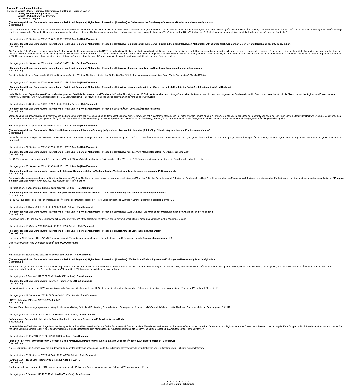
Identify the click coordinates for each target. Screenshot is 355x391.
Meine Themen (35, 11)
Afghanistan (94, 22)
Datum (177, 384)
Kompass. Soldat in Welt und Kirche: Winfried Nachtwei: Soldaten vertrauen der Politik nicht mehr (125, 171)
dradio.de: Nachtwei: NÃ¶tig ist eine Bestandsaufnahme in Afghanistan (164, 68)
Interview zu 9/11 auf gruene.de (76, 281)
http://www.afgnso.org (66, 243)
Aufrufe (190, 384)
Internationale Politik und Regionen (63, 11)
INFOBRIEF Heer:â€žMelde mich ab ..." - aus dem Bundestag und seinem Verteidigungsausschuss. (115, 192)
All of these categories (30, 18)
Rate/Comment (89, 39)
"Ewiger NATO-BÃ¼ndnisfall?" (45, 300)
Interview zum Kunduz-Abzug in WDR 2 (59, 360)
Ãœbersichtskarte (152, 238)
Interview (121, 22)
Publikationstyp (35, 13)
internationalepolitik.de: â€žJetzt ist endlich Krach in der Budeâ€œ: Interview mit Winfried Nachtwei (179, 87)
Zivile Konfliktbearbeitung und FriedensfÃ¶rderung (75, 130)
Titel (183, 384)
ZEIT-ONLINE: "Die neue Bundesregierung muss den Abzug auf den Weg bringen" (170, 212)
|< (167, 381)
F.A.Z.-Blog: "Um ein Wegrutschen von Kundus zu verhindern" (177, 130)
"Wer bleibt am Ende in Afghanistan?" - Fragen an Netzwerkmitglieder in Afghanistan (171, 259)
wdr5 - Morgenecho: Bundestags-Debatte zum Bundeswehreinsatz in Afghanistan (170, 22)
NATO (13, 300)
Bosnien (14, 341)
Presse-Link (108, 22)
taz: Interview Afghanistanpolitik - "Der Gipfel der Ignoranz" (158, 152)
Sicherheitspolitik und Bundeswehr (28, 22)
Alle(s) (21, 11)
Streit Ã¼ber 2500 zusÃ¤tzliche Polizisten (138, 109)
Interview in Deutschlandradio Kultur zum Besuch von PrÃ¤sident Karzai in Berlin (82, 319)
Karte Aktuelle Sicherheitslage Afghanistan (138, 231)
